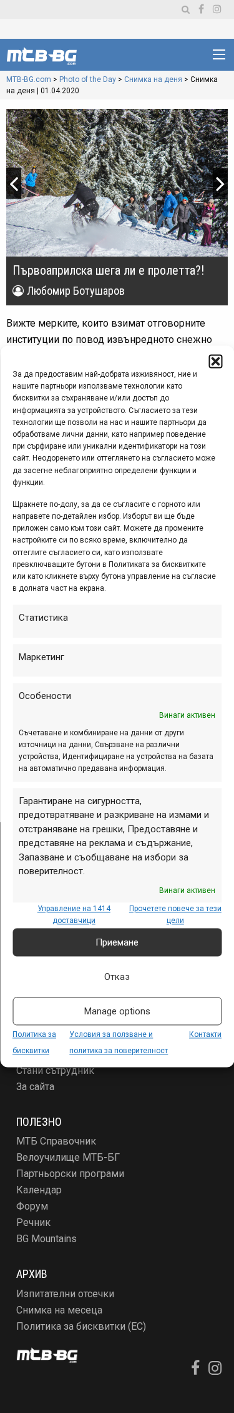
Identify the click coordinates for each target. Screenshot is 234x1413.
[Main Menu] (219, 54)
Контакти (205, 1034)
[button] (215, 361)
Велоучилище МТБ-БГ (68, 1157)
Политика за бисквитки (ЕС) (81, 1326)
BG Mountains (46, 1239)
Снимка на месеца (59, 1310)
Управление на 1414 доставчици (73, 914)
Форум (32, 1206)
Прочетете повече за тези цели (175, 914)
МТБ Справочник (56, 1141)
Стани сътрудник (55, 1070)
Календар (39, 1190)
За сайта (35, 1087)
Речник (33, 1222)
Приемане (117, 942)
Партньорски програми (70, 1174)
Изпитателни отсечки (65, 1294)
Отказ (117, 976)
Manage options (117, 1011)
